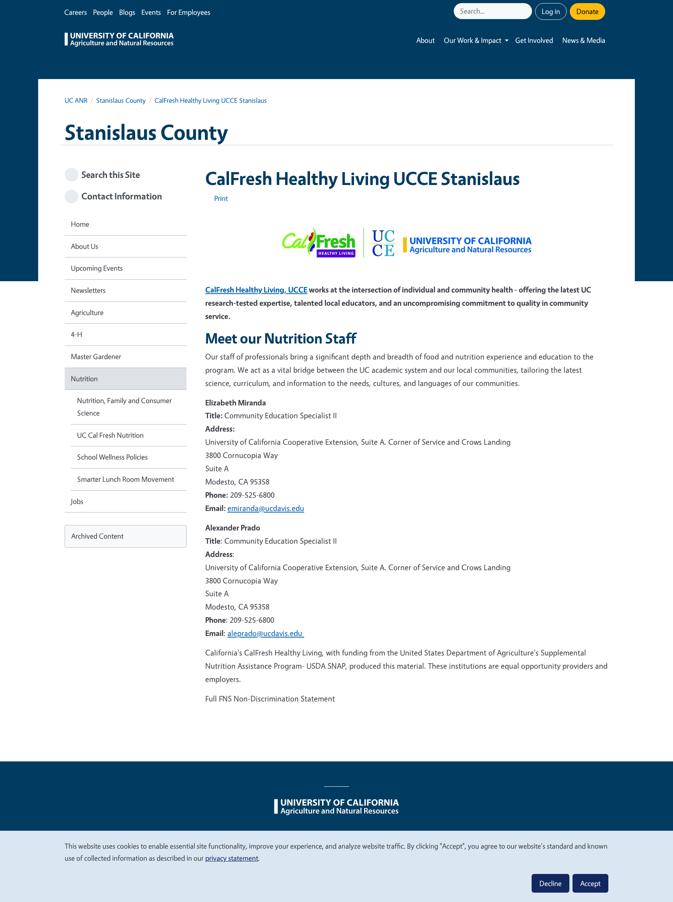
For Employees (188, 12)
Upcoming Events (97, 268)
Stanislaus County (121, 100)
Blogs (127, 12)
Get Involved (534, 40)
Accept (590, 883)
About (425, 40)
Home (80, 224)
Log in (551, 11)
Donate (587, 11)
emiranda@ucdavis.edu (265, 508)
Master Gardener (96, 356)
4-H (76, 334)
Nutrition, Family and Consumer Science (124, 407)
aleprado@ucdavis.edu (265, 633)
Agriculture (87, 312)
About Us (84, 246)
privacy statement (231, 858)
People (103, 12)
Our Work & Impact (472, 40)
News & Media (583, 40)
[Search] (527, 11)
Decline (550, 883)
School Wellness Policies (112, 457)
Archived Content (97, 536)
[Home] (119, 40)
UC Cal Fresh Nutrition (110, 435)
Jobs (77, 501)
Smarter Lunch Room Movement (125, 479)
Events (151, 12)
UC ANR (76, 100)
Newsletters (88, 290)
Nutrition (84, 378)
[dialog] (336, 866)
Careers (75, 12)
